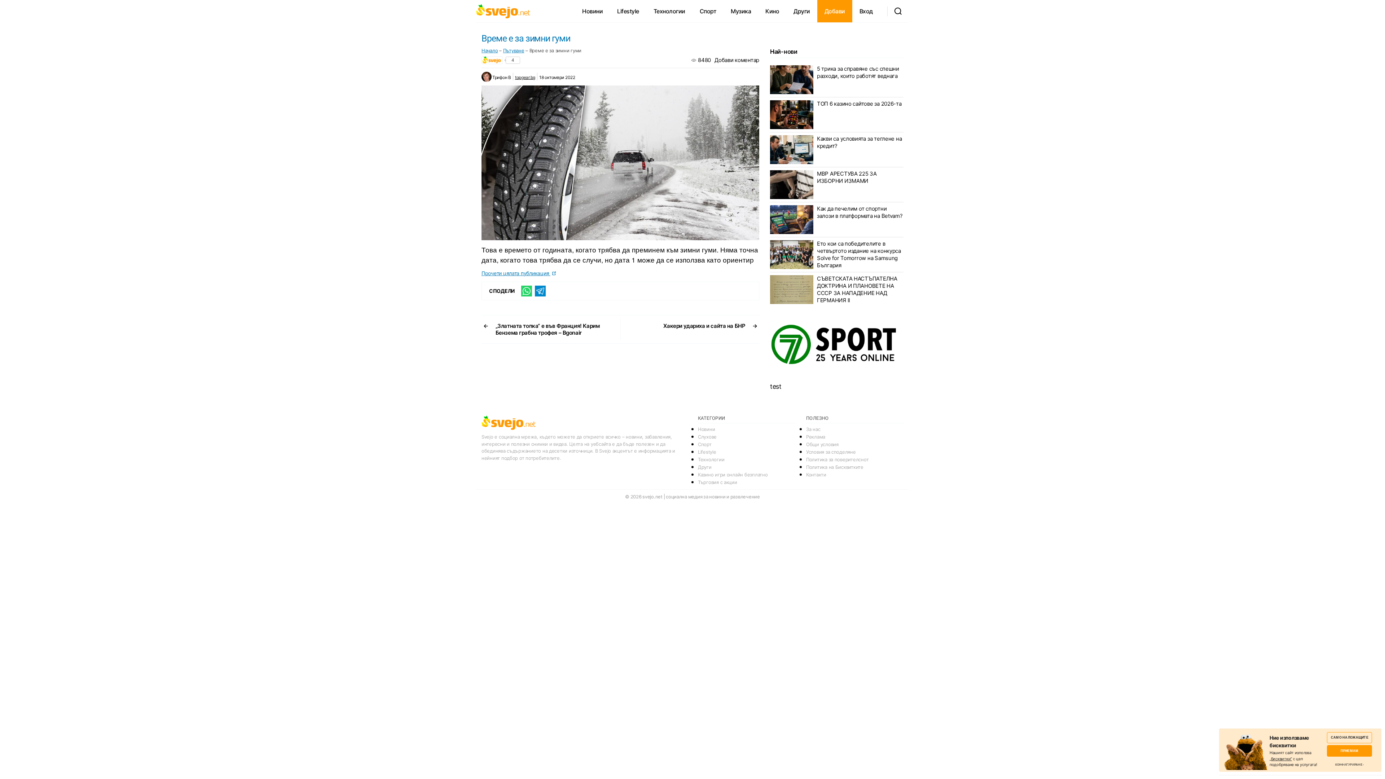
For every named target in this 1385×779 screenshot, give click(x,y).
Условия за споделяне (831, 452)
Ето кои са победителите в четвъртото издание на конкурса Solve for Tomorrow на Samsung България (859, 254)
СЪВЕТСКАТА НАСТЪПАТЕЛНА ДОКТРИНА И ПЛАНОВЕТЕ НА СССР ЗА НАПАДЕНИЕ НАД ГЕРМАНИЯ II (857, 289)
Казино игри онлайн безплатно (733, 474)
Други (801, 11)
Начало (490, 50)
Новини (592, 11)
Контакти (816, 474)
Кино (772, 11)
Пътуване (513, 50)
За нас (813, 429)
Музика (741, 11)
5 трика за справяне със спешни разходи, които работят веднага (858, 72)
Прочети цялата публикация (516, 273)
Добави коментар (737, 60)
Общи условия (822, 444)
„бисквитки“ (1281, 758)
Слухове (707, 437)
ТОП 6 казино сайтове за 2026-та (859, 103)
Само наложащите (1349, 737)
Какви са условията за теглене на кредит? (859, 142)
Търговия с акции (717, 482)
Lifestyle (628, 11)
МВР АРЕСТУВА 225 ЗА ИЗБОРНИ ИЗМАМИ (847, 177)
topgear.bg (525, 77)
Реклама (815, 437)
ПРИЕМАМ (1349, 750)
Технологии (669, 11)
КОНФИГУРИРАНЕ (1348, 764)
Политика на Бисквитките (834, 467)
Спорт (708, 11)
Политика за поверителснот (837, 459)
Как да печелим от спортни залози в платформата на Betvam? (860, 212)
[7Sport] (836, 344)
